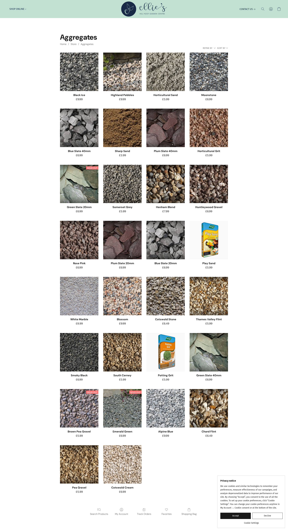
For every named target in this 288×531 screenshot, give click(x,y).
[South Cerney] (122, 352)
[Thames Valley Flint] (209, 296)
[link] (248, 9)
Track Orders (144, 514)
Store (73, 44)
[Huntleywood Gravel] (209, 184)
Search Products (99, 514)
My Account (121, 514)
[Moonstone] (209, 72)
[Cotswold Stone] (165, 296)
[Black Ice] (79, 72)
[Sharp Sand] (122, 128)
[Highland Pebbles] (122, 72)
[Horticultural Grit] (209, 128)
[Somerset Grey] (122, 184)
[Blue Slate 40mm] (79, 128)
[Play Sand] (209, 240)
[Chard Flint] (209, 408)
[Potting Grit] (165, 352)
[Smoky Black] (79, 352)
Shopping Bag (189, 514)
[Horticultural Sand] (165, 72)
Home (63, 44)
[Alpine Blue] (165, 408)
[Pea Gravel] (79, 464)
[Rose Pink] (79, 240)
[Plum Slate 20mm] (122, 240)
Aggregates (87, 44)
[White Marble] (79, 296)
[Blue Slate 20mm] (165, 240)
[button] (144, 9)
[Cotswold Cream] (122, 464)
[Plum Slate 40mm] (165, 128)
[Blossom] (122, 296)
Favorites (167, 514)
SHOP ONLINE (17, 9)
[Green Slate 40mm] (209, 352)
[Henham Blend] (165, 184)
